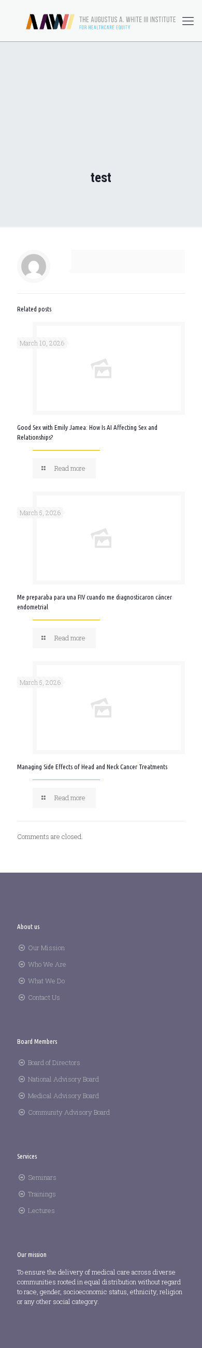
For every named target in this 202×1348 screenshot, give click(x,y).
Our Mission (46, 947)
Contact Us (44, 997)
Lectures (41, 1210)
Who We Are (47, 964)
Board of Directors (54, 1062)
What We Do (46, 980)
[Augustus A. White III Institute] (101, 20)
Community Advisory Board (69, 1112)
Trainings (42, 1194)
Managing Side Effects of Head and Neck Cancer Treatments (92, 766)
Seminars (42, 1177)
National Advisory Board (63, 1079)
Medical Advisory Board (63, 1095)
